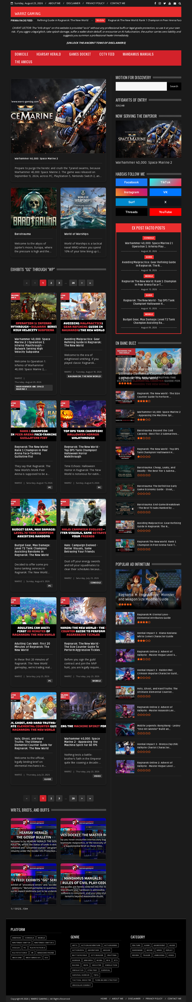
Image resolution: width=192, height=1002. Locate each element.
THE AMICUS (23, 61)
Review (135, 955)
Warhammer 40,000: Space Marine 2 (36, 158)
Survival (105, 970)
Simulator (77, 970)
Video (97, 776)
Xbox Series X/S (33, 957)
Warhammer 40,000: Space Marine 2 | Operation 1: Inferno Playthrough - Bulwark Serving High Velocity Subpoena (32, 346)
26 (73, 282)
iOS (46, 957)
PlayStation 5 (19, 952)
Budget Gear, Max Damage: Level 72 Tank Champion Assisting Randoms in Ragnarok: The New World (32, 550)
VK (165, 192)
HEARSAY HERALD (49, 54)
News (159, 950)
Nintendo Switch (21, 942)
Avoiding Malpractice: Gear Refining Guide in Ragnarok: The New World (83, 342)
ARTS (74, 945)
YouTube (165, 212)
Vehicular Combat (81, 985)
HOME (104, 999)
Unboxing (159, 955)
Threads (131, 212)
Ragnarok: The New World (84, 376)
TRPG (95, 975)
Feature (136, 945)
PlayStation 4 (37, 947)
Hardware (137, 950)
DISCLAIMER (73, 3)
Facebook (131, 182)
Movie (150, 950)
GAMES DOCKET (80, 54)
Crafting (112, 955)
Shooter (96, 965)
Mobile (59, 20)
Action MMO (110, 945)
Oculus (16, 947)
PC (49, 487)
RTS (116, 960)
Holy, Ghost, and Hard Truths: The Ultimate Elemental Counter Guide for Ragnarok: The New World (33, 743)
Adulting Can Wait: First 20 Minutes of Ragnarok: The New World (32, 647)
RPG (108, 960)
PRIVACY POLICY (95, 3)
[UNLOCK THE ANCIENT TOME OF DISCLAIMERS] (96, 43)
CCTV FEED (107, 54)
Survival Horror (80, 975)
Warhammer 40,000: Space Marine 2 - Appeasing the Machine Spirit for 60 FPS (82, 742)
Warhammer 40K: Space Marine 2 (30, 387)
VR (32, 952)
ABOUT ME (55, 3)
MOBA (99, 960)
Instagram (131, 192)
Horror (76, 960)
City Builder (97, 955)
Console (96, 582)
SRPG (85, 965)
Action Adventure (90, 945)
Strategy (92, 970)
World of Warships (76, 234)
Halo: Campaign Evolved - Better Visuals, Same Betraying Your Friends (81, 548)
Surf (131, 202)
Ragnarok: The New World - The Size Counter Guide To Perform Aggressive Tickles (82, 647)
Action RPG (78, 950)
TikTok (165, 182)
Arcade (106, 950)
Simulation (111, 965)
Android (16, 938)
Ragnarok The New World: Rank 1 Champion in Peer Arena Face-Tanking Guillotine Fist (117, 20)
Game (147, 945)
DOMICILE (21, 54)
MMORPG (88, 960)
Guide (179, 20)
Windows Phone (45, 952)
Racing (75, 965)
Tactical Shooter (81, 980)
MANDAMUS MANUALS (138, 54)
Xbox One (17, 957)
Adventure (93, 950)
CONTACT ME (117, 3)
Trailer (146, 955)
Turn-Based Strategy (106, 980)
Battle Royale (79, 955)
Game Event (159, 945)
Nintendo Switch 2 (44, 942)
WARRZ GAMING (28, 14)
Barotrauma (23, 234)
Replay (169, 950)
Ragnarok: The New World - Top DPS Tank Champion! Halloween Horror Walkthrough (82, 451)
